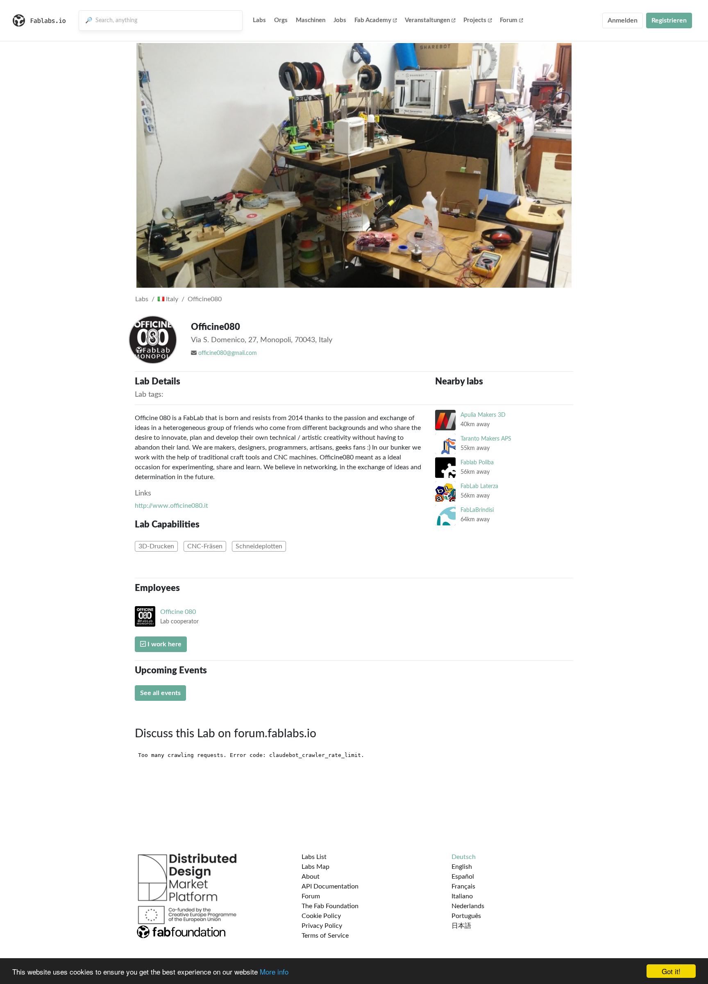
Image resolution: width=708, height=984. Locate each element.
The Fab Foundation (330, 906)
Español (463, 876)
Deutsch (464, 857)
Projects (474, 20)
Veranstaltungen (427, 20)
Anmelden (623, 20)
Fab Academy (372, 20)
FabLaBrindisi (477, 510)
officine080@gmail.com (227, 353)
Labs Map (315, 867)
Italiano (462, 896)
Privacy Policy (322, 926)
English (462, 867)
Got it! (671, 971)
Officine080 (205, 299)
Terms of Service (325, 935)
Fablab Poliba (477, 462)
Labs (259, 20)
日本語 (461, 926)
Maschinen (310, 20)
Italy (171, 299)
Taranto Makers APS (486, 439)
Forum (508, 20)
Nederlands (468, 906)
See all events (160, 693)
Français (463, 886)
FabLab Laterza (479, 486)
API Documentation (330, 886)
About (311, 876)
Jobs (340, 20)
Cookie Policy (321, 916)
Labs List (314, 857)
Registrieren (669, 20)
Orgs (281, 20)
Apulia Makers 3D (483, 415)
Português (466, 916)
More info (274, 971)
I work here (164, 644)
